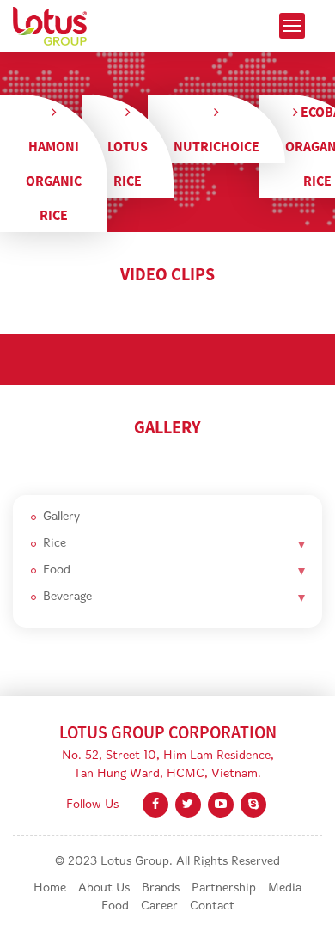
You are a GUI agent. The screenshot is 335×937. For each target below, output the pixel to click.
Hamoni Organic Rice (54, 181)
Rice (54, 543)
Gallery (61, 517)
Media (285, 888)
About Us (104, 888)
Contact (212, 906)
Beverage (67, 597)
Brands (161, 888)
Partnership (224, 888)
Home (50, 888)
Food (56, 570)
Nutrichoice (216, 146)
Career (159, 906)
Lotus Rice (127, 163)
